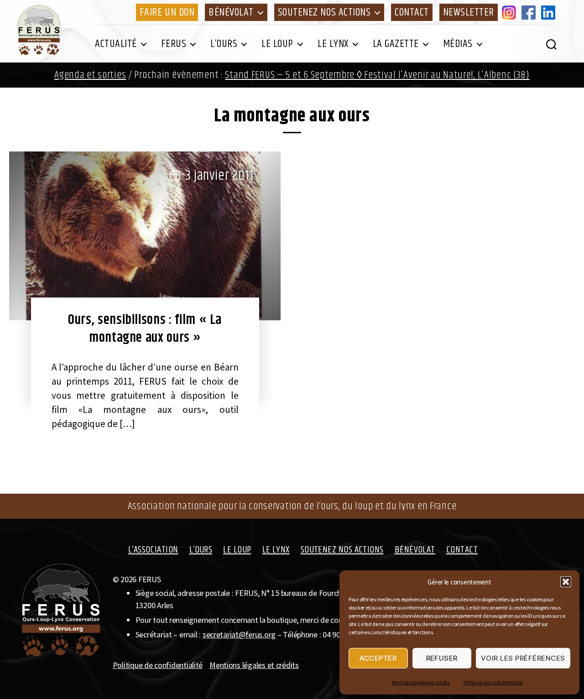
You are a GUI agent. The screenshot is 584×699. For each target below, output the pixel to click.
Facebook (530, 12)
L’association (153, 550)
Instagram (510, 12)
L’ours (223, 44)
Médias (458, 44)
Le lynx (333, 44)
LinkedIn (550, 12)
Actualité (116, 44)
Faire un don (167, 12)
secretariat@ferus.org (239, 634)
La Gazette (396, 44)
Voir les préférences (523, 658)
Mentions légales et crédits (421, 682)
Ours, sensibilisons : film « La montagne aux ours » (145, 328)
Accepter (378, 658)
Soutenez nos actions (324, 12)
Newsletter (468, 12)
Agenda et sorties (90, 75)
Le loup (277, 44)
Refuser (442, 658)
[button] (565, 581)
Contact (412, 12)
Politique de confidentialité (493, 682)
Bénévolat (231, 12)
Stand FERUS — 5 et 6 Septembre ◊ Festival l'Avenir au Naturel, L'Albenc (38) (377, 75)
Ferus (174, 44)
